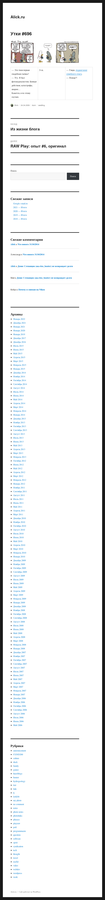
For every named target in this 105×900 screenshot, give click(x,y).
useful (15, 861)
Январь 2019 (19, 334)
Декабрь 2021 (19, 322)
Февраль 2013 (19, 456)
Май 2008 (17, 633)
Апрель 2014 (19, 403)
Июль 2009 (18, 579)
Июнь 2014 (18, 395)
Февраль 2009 (19, 598)
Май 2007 (17, 679)
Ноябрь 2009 (19, 564)
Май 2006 (17, 725)
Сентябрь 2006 (20, 709)
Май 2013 (17, 445)
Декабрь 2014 (19, 372)
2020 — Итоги (20, 211)
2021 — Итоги (20, 207)
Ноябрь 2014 (19, 376)
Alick (16, 105)
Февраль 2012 (19, 479)
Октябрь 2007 (19, 659)
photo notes (18, 811)
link (15, 788)
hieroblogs (17, 773)
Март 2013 (18, 453)
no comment (18, 804)
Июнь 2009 (18, 583)
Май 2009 (17, 587)
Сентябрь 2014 (20, 384)
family (16, 765)
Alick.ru (18, 17)
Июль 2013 (18, 437)
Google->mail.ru (20, 203)
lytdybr (16, 796)
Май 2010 (17, 541)
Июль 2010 (18, 533)
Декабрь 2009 (19, 560)
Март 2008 (18, 640)
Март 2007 (18, 686)
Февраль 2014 (19, 410)
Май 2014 (17, 399)
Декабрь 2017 (19, 338)
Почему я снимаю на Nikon (31, 289)
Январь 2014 (19, 414)
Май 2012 (17, 468)
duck (34, 105)
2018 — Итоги (20, 218)
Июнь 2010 (18, 537)
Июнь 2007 (18, 675)
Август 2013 (19, 433)
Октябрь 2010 (19, 525)
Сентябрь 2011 (20, 491)
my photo (17, 800)
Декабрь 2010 (19, 518)
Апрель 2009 (19, 591)
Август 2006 (19, 713)
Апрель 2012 (19, 472)
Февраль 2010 (19, 552)
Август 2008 (19, 621)
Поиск (14, 170)
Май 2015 (17, 353)
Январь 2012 (19, 483)
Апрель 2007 (19, 682)
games (16, 769)
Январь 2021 (19, 326)
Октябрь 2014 (19, 380)
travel (15, 857)
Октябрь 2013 (19, 426)
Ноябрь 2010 (19, 522)
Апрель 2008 (19, 636)
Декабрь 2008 (19, 606)
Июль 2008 (18, 625)
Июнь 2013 (18, 441)
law (14, 785)
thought (16, 854)
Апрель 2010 (19, 545)
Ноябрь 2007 (19, 656)
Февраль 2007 (19, 690)
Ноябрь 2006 (19, 702)
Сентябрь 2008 (20, 617)
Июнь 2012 (18, 464)
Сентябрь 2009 (20, 571)
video (15, 865)
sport (15, 842)
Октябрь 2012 (19, 460)
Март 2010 (18, 548)
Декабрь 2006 (19, 698)
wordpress (17, 873)
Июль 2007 (18, 671)
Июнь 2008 (18, 629)
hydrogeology (19, 781)
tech (15, 850)
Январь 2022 (19, 318)
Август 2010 (19, 529)
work (15, 877)
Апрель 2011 (19, 510)
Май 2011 (17, 506)
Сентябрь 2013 (20, 430)
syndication (18, 846)
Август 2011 (19, 495)
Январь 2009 (19, 602)
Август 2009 (19, 575)
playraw (16, 823)
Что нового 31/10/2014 (28, 244)
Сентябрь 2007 (20, 663)
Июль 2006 (18, 717)
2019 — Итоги (20, 214)
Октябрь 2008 (19, 613)
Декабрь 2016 (19, 341)
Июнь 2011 (18, 502)
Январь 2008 (19, 648)
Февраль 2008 (19, 644)
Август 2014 (19, 387)
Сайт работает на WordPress (29, 892)
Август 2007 (19, 667)
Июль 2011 (18, 499)
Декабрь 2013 (19, 418)
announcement (19, 750)
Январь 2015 (19, 368)
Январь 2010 (19, 556)
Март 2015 (18, 361)
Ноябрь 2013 (19, 422)
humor (16, 777)
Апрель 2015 (19, 357)
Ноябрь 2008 (19, 610)
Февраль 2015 (19, 364)
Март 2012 (18, 476)
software (17, 838)
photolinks (17, 815)
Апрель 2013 (19, 449)
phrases (16, 819)
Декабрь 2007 (19, 652)
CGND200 (18, 754)
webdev (16, 869)
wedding (41, 105)
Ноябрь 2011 (19, 487)
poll (15, 827)
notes (15, 808)
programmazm (19, 831)
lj (13, 792)
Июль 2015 (18, 345)
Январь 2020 (19, 330)
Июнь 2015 (18, 349)
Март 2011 (18, 514)
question (17, 834)
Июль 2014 (18, 391)
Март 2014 (18, 407)
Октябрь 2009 (19, 568)
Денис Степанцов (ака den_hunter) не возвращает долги (45, 266)
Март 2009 (18, 594)
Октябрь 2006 (19, 705)
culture (16, 758)
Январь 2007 (19, 694)
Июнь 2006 (18, 721)
